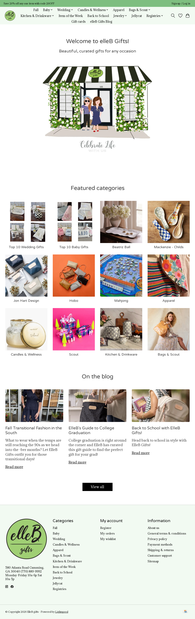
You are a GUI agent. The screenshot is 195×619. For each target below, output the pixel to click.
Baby (56, 533)
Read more (14, 466)
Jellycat (137, 16)
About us (153, 528)
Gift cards (78, 21)
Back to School (98, 16)
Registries (59, 589)
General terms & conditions (167, 533)
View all (97, 487)
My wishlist (108, 539)
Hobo (73, 301)
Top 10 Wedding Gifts (26, 247)
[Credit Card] (185, 612)
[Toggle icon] (173, 15)
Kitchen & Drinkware (121, 355)
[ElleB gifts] (10, 15)
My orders (107, 533)
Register (105, 528)
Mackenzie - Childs (169, 247)
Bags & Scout (169, 355)
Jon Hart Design (26, 301)
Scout (73, 355)
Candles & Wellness (26, 355)
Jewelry (58, 578)
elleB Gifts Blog (101, 21)
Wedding (59, 539)
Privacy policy (157, 539)
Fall (35, 10)
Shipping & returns (161, 550)
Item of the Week (71, 16)
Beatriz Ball (121, 247)
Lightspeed (61, 611)
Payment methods (160, 544)
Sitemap (153, 561)
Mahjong (121, 301)
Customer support (160, 555)
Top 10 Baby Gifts (73, 247)
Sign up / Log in (181, 3)
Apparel (118, 10)
